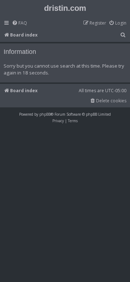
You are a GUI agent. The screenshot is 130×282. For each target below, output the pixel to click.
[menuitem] (19, 23)
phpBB (45, 114)
